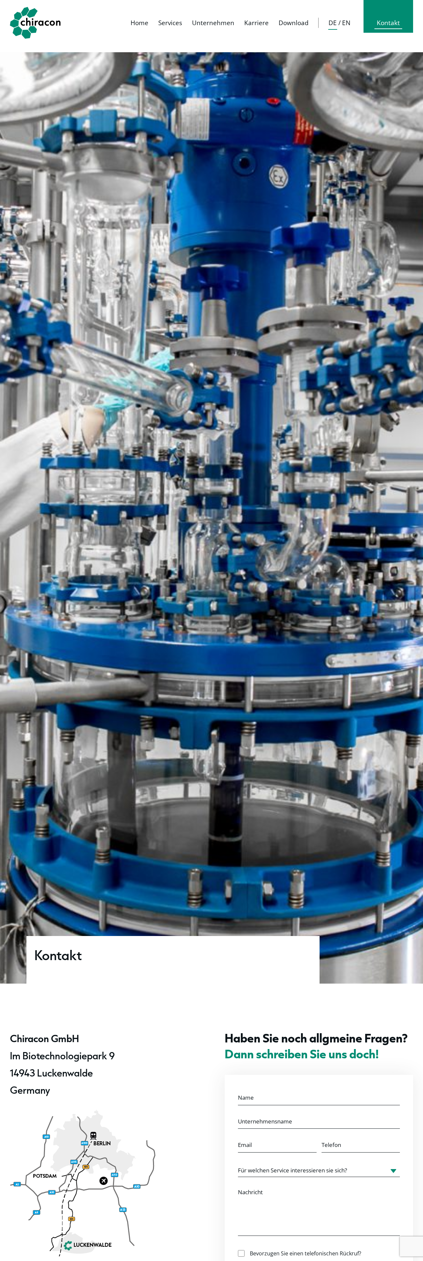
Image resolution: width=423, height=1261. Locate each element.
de (332, 23)
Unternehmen (213, 23)
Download (294, 23)
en (346, 23)
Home (139, 23)
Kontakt (388, 23)
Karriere (256, 23)
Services (170, 23)
